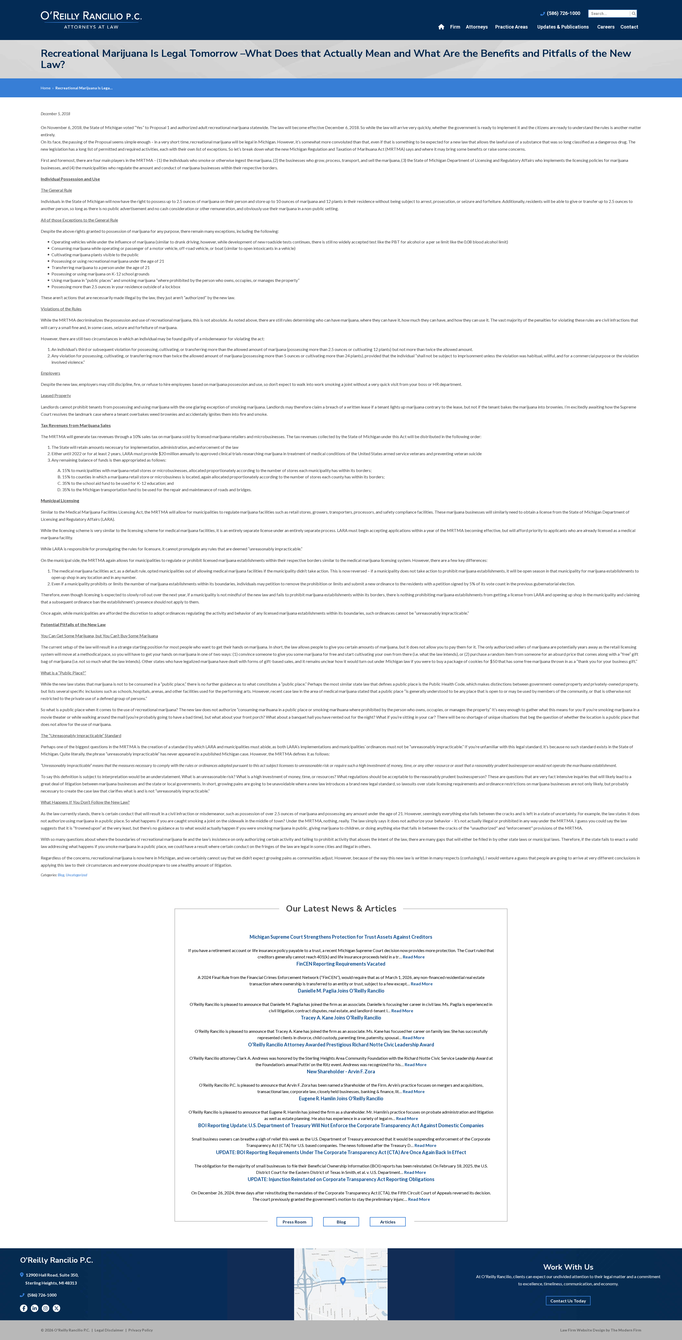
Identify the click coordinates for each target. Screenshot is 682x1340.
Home (442, 27)
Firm (455, 27)
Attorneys (477, 27)
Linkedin (35, 1308)
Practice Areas (511, 27)
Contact (629, 27)
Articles (387, 1221)
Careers (606, 27)
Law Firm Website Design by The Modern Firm (600, 1330)
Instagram (45, 1308)
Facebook (23, 1308)
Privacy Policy (140, 1330)
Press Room (294, 1221)
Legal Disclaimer (109, 1330)
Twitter (56, 1308)
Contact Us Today (568, 1300)
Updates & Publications (563, 27)
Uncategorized (76, 875)
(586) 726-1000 (563, 13)
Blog (61, 875)
